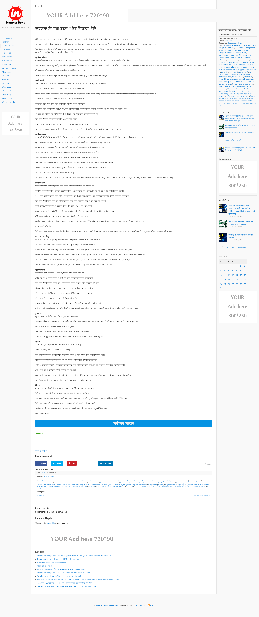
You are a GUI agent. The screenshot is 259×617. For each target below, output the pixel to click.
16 (245, 275)
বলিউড (109, 486)
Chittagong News (168, 480)
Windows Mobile (8, 102)
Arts (57, 480)
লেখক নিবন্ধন (6, 49)
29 (241, 284)
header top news (59, 482)
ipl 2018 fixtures (105, 482)
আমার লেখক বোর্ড (7, 61)
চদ (77, 486)
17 (221, 280)
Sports (155, 484)
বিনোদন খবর (153, 486)
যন (36, 488)
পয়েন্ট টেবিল (92, 486)
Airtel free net (7, 72)
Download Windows (195, 480)
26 (229, 284)
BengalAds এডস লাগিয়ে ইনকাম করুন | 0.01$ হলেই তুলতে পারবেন (58, 559)
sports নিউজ (182, 484)
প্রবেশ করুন (5, 42)
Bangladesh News (93, 480)
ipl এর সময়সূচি (185, 482)
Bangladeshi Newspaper (107, 480)
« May (221, 288)
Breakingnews (151, 480)
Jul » (227, 288)
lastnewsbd (47, 484)
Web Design (6, 95)
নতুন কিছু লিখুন (6, 64)
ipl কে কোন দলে (201, 482)
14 (237, 275)
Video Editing (7, 98)
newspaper (104, 484)
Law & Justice (67, 484)
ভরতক (204, 486)
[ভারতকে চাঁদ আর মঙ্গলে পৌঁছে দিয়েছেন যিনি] (238, 12)
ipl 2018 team (115, 482)
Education (205, 480)
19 (229, 280)
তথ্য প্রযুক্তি (81, 486)
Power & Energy (137, 484)
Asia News (62, 480)
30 (245, 284)
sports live (161, 484)
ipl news (122, 482)
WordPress (6, 87)
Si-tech (150, 484)
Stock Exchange (192, 484)
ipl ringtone (129, 482)
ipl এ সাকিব (168, 482)
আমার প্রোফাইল (7, 57)
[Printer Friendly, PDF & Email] (39, 433)
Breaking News (141, 480)
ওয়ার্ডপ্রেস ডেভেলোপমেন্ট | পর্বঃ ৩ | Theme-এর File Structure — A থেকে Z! (61, 569)
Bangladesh (83, 480)
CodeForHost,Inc (139, 605)
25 (225, 284)
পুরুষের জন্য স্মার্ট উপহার (42, 495)
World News (42, 486)
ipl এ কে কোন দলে (153, 482)
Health (67, 482)
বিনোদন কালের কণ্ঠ (146, 486)
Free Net (5, 80)
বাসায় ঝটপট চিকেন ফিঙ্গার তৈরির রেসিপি (202, 495)
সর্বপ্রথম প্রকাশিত (41, 451)
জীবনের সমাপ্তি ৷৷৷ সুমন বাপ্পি (45, 566)
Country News (179, 480)
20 (233, 280)
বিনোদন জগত (160, 486)
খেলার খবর (73, 486)
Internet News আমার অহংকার (236, 248)
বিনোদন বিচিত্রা (182, 486)
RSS (152, 605)
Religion (144, 484)
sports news (169, 484)
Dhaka (186, 480)
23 (245, 280)
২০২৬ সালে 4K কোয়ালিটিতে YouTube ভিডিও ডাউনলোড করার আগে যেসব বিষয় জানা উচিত (64, 583)
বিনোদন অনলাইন (129, 486)
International (74, 482)
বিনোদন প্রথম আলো (174, 486)
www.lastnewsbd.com (53, 486)
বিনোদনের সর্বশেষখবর (198, 486)
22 (241, 280)
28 (237, 284)
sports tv (175, 484)
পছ (88, 486)
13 (233, 275)
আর (69, 486)
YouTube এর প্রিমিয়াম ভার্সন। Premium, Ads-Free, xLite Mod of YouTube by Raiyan (68, 586)
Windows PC (7, 91)
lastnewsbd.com (57, 484)
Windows (5, 83)
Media (81, 484)
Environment (49, 482)
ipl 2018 (96, 482)
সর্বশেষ (39, 488)
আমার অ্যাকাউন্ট (6, 53)
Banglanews (120, 480)
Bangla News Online (72, 480)
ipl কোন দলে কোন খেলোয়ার (230, 74)
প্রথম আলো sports (101, 486)
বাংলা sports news (116, 486)
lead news (75, 484)
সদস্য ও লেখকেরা (7, 38)
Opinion (123, 484)
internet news (83, 482)
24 (221, 284)
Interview (90, 482)
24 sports (42, 480)
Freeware (5, 76)
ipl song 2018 (143, 482)
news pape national (94, 484)
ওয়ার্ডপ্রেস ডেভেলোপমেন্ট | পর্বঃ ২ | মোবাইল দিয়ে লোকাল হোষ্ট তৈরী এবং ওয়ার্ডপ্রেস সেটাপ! (63, 573)
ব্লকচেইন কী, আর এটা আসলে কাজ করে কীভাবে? (51, 562)
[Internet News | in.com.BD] (15, 15)
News (85, 484)
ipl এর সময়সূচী (193, 482)
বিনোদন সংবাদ (190, 486)
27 (233, 284)
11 (225, 275)
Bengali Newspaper (130, 480)
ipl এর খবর (178, 482)
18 (225, 280)
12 (229, 275)
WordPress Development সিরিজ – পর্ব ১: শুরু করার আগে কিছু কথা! (59, 576)
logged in (51, 523)
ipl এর (173, 482)
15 (241, 275)
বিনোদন (123, 486)
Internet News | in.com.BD (107, 605)
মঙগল (208, 486)
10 (221, 275)
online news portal (114, 484)
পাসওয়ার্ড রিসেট (9, 46)
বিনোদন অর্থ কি (137, 486)
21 (237, 280)
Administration (50, 480)
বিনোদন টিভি (166, 486)
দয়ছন (86, 486)
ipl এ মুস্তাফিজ (161, 482)
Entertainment (40, 482)
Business (160, 480)
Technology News (9, 68)
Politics (128, 484)
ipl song (136, 482)
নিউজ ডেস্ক (43, 472)
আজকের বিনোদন (64, 486)
